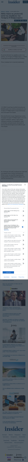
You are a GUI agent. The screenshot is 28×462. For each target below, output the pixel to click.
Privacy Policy (21, 277)
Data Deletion (6, 277)
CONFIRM (8, 272)
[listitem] (14, 208)
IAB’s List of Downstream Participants (15, 204)
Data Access (14, 277)
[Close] (25, 185)
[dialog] (14, 231)
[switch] (23, 211)
